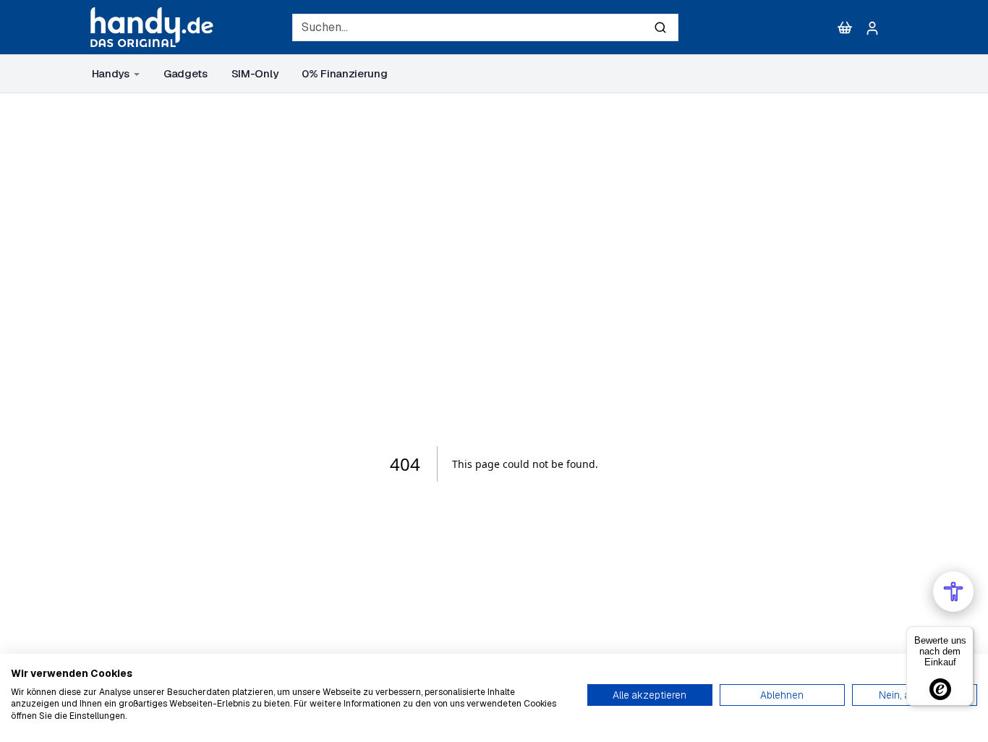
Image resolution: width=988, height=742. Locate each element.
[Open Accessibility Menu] (953, 591)
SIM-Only (254, 73)
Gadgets (185, 73)
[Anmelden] (872, 27)
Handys (110, 73)
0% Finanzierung (345, 73)
